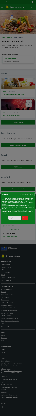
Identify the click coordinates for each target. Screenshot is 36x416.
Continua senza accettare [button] (27, 194)
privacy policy (23, 201)
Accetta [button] (25, 218)
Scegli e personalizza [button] (15, 218)
